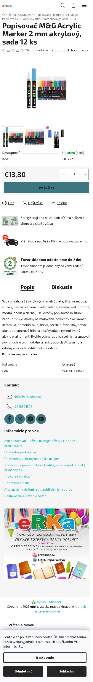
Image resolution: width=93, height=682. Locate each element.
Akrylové (68, 364)
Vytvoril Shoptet (49, 602)
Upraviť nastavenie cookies (59, 609)
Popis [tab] (27, 287)
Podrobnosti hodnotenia (69, 50)
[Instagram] (20, 419)
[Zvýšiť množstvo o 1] (85, 174)
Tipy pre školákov (17, 476)
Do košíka (46, 187)
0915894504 (23, 406)
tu (20, 646)
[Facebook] (9, 419)
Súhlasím (66, 671)
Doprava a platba (17, 483)
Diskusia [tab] (61, 287)
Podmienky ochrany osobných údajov (31, 458)
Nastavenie (45, 657)
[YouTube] (41, 419)
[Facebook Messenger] (30, 419)
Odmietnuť (23, 671)
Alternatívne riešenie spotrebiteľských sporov (38, 489)
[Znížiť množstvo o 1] (63, 174)
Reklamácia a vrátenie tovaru (25, 496)
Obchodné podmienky (20, 452)
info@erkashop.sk (28, 396)
